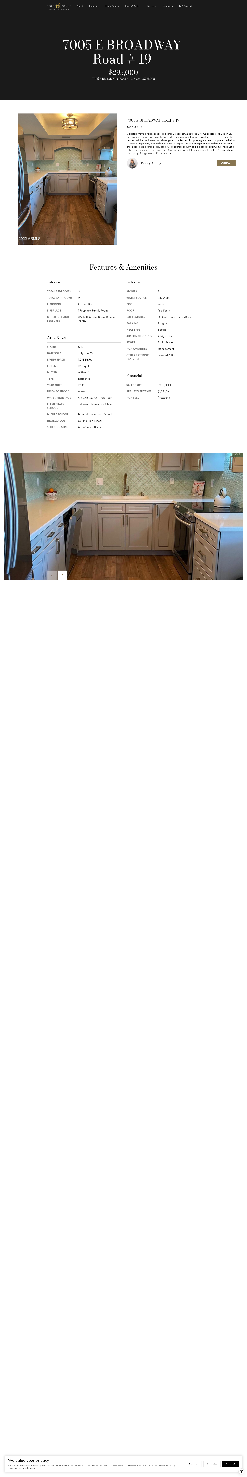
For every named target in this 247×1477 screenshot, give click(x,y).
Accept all (230, 1464)
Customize (212, 1464)
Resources (168, 6)
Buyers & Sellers (132, 6)
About (80, 6)
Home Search (112, 6)
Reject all (193, 1464)
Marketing (151, 6)
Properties (94, 6)
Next (62, 575)
